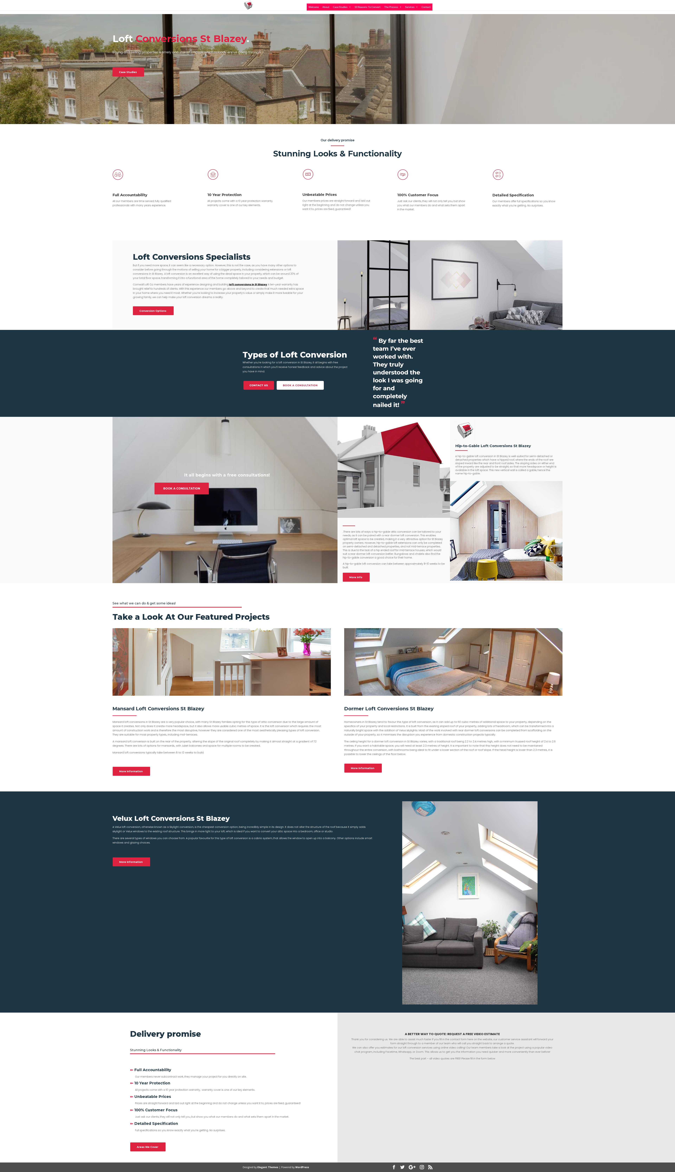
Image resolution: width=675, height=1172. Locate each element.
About (325, 6)
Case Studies (340, 6)
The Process (391, 6)
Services (409, 6)
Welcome (313, 6)
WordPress (302, 1167)
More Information (131, 771)
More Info (355, 577)
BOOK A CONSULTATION (181, 488)
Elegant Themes (267, 1167)
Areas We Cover (147, 1147)
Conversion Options (152, 310)
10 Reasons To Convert (368, 6)
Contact (426, 6)
